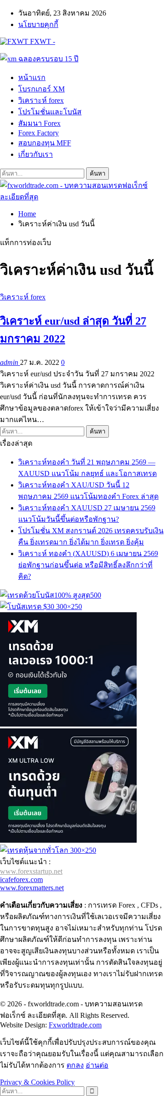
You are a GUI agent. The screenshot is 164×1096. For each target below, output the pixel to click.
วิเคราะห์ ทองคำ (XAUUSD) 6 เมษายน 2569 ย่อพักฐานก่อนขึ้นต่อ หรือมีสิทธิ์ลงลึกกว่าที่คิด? (88, 565)
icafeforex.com (21, 879)
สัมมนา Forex (39, 123)
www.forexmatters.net (32, 888)
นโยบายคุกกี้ (38, 24)
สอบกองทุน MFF (44, 143)
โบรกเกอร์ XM (41, 89)
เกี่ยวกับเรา (35, 154)
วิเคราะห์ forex (41, 100)
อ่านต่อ (97, 1065)
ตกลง (75, 1065)
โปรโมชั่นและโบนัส (50, 112)
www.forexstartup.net (31, 871)
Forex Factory (38, 133)
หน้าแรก (32, 77)
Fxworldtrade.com (75, 1025)
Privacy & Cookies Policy (37, 1082)
